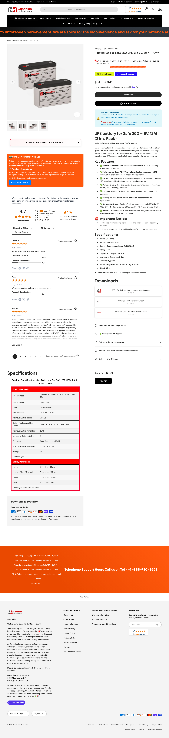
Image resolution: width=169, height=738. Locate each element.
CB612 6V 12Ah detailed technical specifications (131, 290)
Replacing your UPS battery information (131, 311)
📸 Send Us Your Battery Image (24, 157)
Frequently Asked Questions (104, 624)
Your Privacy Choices (72, 651)
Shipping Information (100, 615)
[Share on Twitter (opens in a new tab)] (23, 268)
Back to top (84, 597)
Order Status (68, 619)
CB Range (98, 49)
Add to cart (128, 95)
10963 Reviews (25, 220)
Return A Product (70, 624)
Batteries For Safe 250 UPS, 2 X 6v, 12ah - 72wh (27, 41)
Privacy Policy (69, 628)
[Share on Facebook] (107, 373)
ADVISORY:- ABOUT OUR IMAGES (45, 142)
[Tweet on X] (102, 373)
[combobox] (79, 9)
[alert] (45, 142)
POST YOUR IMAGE (20, 183)
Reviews (66, 647)
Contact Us (68, 615)
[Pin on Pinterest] (111, 373)
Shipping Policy (69, 638)
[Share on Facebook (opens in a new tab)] (20, 268)
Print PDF (103, 381)
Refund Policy (69, 633)
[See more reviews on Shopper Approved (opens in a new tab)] (27, 268)
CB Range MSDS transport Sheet (130, 301)
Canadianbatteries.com (20, 725)
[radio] (45, 211)
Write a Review (21, 232)
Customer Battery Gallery (121, 2)
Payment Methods (99, 619)
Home (9, 41)
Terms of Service (70, 642)
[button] (153, 8)
